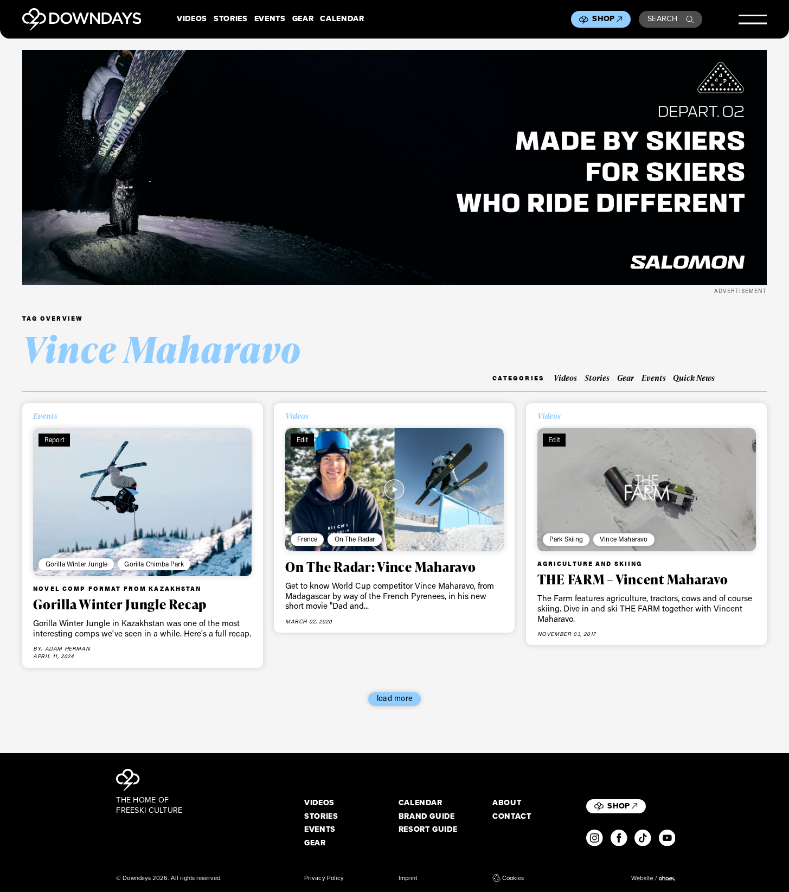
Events (270, 19)
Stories (231, 19)
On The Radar (355, 538)
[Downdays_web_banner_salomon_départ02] (394, 167)
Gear (303, 19)
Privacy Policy (324, 878)
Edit (303, 439)
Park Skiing (566, 538)
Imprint (408, 878)
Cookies (513, 878)
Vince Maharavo (623, 538)
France (307, 538)
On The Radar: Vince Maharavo (380, 566)
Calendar (342, 19)
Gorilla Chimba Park (153, 563)
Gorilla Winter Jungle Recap (120, 604)
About (506, 803)
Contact (511, 816)
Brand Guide (427, 816)
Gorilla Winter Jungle (77, 563)
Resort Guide (428, 829)
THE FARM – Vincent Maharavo (632, 579)
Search (662, 18)
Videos (192, 19)
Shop (603, 18)
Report (54, 439)
